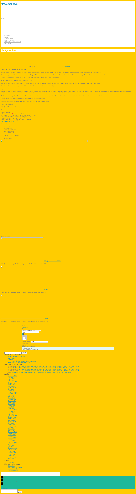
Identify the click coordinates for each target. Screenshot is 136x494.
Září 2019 (11, 430)
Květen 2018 (12, 451)
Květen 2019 (12, 435)
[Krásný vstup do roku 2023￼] (22, 261)
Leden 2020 (11, 424)
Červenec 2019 (12, 432)
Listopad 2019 (12, 427)
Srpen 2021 (11, 398)
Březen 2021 (12, 405)
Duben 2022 (11, 386)
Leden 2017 (11, 455)
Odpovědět (4, 488)
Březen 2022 (12, 387)
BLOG (6, 37)
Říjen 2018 (11, 445)
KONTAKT (7, 43)
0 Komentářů (66, 66)
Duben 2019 (11, 436)
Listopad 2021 (12, 393)
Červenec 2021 (12, 399)
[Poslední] (22, 318)
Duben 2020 (11, 420)
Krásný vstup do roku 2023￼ (52, 261)
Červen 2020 (12, 417)
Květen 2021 (12, 402)
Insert (19, 492)
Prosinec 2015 (12, 457)
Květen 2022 (12, 384)
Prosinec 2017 (12, 452)
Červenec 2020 (12, 415)
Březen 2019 (12, 438)
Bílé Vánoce (47, 289)
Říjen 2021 (11, 395)
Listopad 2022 (12, 377)
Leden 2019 (11, 441)
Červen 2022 (12, 383)
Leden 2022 (11, 390)
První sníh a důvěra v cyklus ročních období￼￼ (22, 361)
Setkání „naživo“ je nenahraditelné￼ (19, 362)
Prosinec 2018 (12, 442)
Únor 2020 (11, 423)
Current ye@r (26, 341)
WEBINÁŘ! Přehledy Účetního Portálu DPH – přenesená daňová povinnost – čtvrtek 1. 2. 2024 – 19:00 (49, 366)
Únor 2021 (11, 407)
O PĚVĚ (7, 35)
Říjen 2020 (11, 412)
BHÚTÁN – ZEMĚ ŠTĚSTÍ (12, 42)
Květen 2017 (12, 454)
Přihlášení (25, 327)
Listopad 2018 (12, 443)
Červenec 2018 (12, 448)
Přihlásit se (11, 466)
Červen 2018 (12, 449)
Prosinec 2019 (12, 426)
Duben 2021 (11, 404)
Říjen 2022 (11, 379)
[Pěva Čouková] (9, 4)
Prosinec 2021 (12, 392)
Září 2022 (11, 380)
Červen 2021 (12, 401)
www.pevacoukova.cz (7, 121)
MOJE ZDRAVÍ (9, 40)
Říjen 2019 (11, 429)
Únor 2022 (11, 389)
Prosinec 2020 (12, 410)
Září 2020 (11, 414)
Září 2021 (11, 396)
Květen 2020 (12, 418)
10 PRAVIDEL (8, 38)
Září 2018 (11, 446)
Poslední (46, 318)
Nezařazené (11, 462)
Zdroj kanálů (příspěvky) (15, 467)
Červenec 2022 (12, 381)
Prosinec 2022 (12, 376)
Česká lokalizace (13, 470)
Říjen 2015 (11, 458)
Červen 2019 (12, 433)
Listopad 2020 (12, 411)
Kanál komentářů (13, 469)
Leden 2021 (11, 408)
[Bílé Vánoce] (22, 289)
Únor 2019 (11, 439)
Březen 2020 (12, 421)
